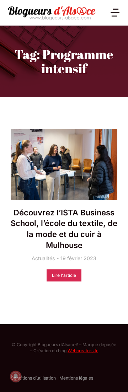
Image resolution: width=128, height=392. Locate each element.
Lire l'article (64, 275)
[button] (115, 12)
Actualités (43, 258)
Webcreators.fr (83, 350)
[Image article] (64, 164)
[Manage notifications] (15, 376)
